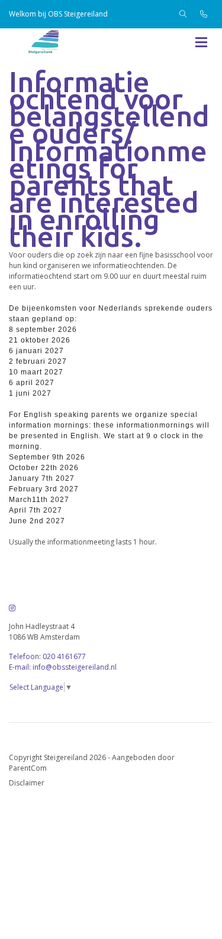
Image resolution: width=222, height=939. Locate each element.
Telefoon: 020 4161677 (47, 656)
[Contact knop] (203, 14)
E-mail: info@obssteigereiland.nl (63, 667)
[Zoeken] (182, 14)
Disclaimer (26, 783)
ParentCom (28, 768)
